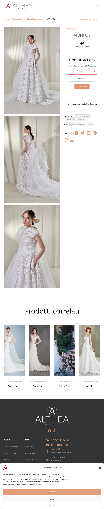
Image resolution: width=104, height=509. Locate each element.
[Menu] (98, 6)
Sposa (90, 124)
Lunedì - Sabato (59, 457)
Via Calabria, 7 (58, 449)
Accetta (52, 491)
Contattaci (82, 86)
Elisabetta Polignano (36, 19)
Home (6, 19)
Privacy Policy (52, 505)
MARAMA (64, 386)
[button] (100, 467)
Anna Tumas (24, 382)
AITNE (89, 386)
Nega (52, 499)
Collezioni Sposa (18, 19)
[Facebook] (49, 430)
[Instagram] (54, 430)
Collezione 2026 (77, 124)
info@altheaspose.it (61, 444)
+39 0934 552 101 (60, 439)
